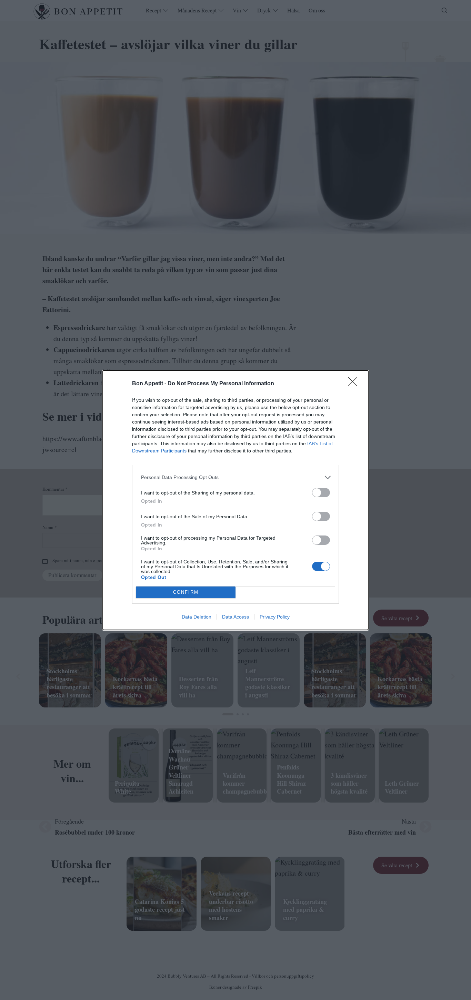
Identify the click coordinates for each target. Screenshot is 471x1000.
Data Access (235, 617)
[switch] (321, 492)
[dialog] (235, 500)
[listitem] (235, 477)
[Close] (354, 383)
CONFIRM (186, 592)
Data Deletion (196, 617)
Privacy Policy (275, 617)
